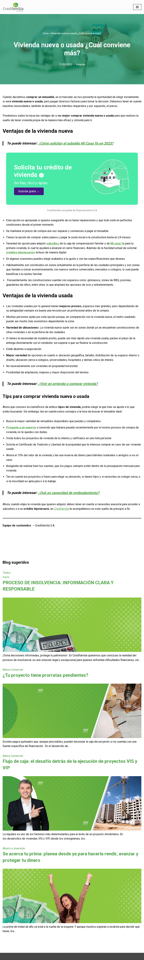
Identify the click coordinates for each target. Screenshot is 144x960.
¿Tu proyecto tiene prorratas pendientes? (45, 675)
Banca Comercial (13, 669)
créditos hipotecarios (20, 252)
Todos (6, 572)
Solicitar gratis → (29, 191)
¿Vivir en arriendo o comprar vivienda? (68, 384)
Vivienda (80, 64)
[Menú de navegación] (137, 7)
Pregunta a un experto (21, 427)
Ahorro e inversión (14, 848)
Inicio (46, 33)
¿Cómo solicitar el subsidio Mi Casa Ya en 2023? (75, 143)
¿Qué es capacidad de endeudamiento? (68, 493)
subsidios (52, 243)
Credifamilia (61, 508)
